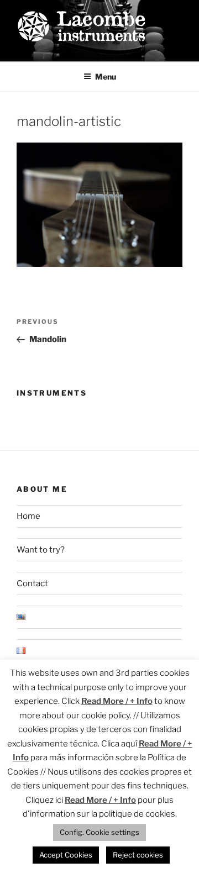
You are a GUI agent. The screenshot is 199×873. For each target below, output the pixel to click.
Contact (32, 583)
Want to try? (41, 550)
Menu (105, 76)
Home (28, 516)
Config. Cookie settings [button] (99, 832)
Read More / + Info (117, 701)
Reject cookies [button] (138, 854)
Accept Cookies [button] (65, 854)
